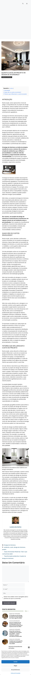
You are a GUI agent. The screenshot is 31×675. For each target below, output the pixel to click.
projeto (4, 549)
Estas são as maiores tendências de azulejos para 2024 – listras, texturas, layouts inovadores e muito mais (15, 633)
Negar (15, 665)
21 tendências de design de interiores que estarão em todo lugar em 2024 (16, 617)
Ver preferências (15, 669)
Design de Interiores (6, 77)
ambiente (7, 547)
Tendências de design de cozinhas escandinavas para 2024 (15, 642)
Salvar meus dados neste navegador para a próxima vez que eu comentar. (16, 597)
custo (11, 547)
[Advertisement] (15, 23)
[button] (29, 647)
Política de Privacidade (15, 673)
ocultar (11, 88)
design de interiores (19, 547)
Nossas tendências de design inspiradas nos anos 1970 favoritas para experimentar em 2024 (15, 624)
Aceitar (15, 661)
